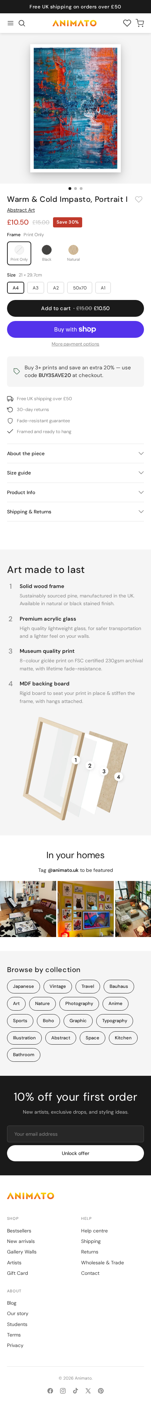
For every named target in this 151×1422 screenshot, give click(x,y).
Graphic (78, 1021)
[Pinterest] (100, 1390)
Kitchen (123, 1038)
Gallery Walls (22, 1252)
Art (16, 1003)
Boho (48, 1021)
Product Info (21, 492)
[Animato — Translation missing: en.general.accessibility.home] (75, 1195)
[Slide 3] (81, 188)
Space (92, 1038)
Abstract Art (21, 210)
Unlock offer (75, 1153)
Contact (90, 1273)
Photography (79, 1003)
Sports (20, 1021)
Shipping (91, 1241)
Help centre (94, 1231)
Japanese (23, 986)
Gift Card (17, 1273)
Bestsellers (19, 1231)
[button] (21, 23)
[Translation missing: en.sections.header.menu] (10, 23)
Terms (14, 1335)
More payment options (75, 344)
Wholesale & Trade (102, 1262)
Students (17, 1324)
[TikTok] (75, 1390)
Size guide (19, 473)
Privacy (15, 1345)
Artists (14, 1262)
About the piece (26, 453)
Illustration (24, 1038)
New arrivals (21, 1241)
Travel (87, 986)
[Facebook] (50, 1390)
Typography (114, 1021)
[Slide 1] (69, 188)
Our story (17, 1313)
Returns (89, 1252)
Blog (12, 1303)
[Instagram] (62, 1390)
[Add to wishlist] (138, 199)
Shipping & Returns (29, 511)
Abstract (60, 1038)
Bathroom (23, 1055)
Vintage (58, 986)
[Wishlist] (127, 23)
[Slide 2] (75, 188)
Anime (116, 1003)
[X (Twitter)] (88, 1390)
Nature (42, 1003)
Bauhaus (119, 986)
